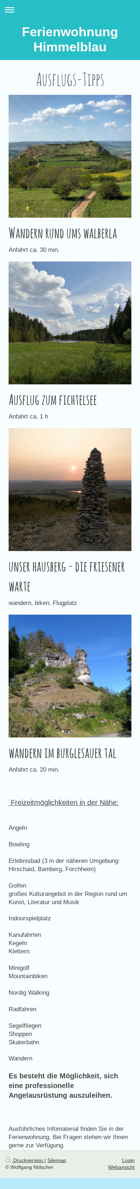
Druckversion (28, 1160)
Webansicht (121, 1167)
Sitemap (56, 1160)
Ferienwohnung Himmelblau (70, 39)
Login (128, 1160)
